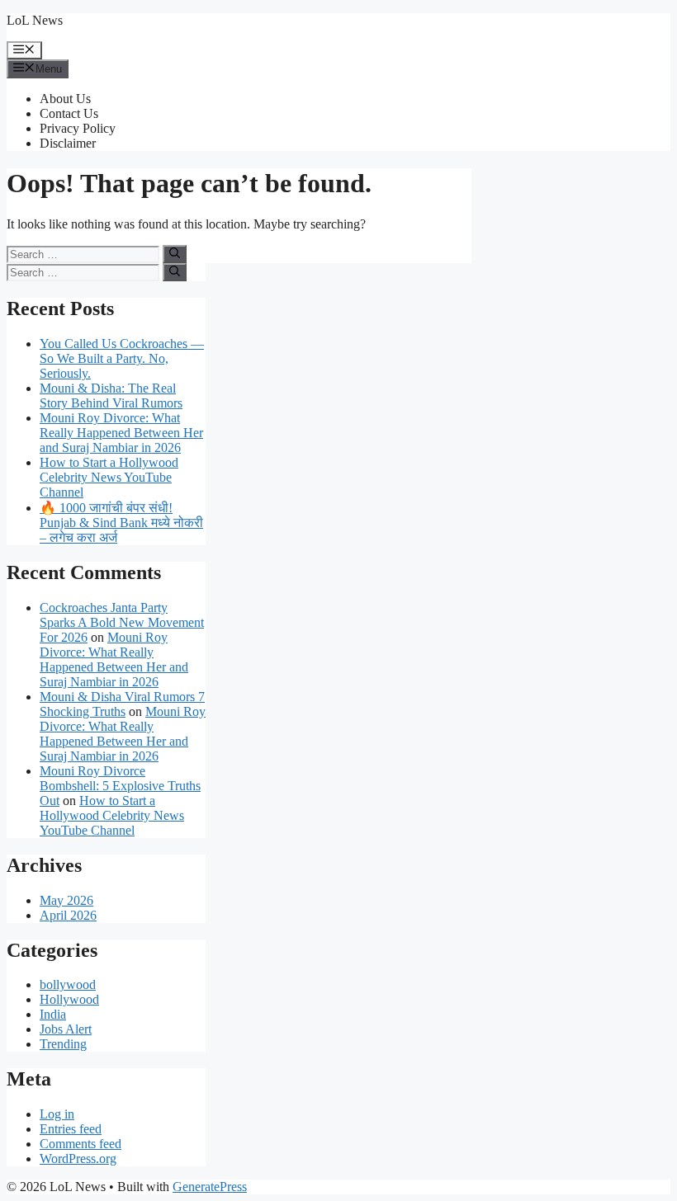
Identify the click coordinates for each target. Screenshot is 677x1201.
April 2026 (68, 915)
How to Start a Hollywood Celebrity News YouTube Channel (109, 477)
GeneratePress (210, 1187)
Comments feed (80, 1144)
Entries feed (71, 1129)
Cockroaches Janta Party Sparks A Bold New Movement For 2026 (122, 622)
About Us (65, 99)
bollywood (68, 984)
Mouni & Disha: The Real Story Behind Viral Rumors (111, 395)
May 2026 (66, 900)
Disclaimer (68, 143)
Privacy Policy (78, 128)
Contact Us (69, 113)
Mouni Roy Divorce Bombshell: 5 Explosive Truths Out (120, 786)
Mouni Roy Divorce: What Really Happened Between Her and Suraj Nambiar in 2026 (121, 432)
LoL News (35, 20)
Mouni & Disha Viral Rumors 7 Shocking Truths (122, 704)
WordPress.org (78, 1159)
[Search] (175, 254)
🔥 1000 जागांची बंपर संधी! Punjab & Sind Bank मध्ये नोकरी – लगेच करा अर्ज (121, 522)
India (53, 1014)
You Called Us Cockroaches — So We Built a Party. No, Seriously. (122, 358)
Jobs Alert (66, 1029)
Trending (63, 1044)
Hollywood (69, 999)
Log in (57, 1114)
